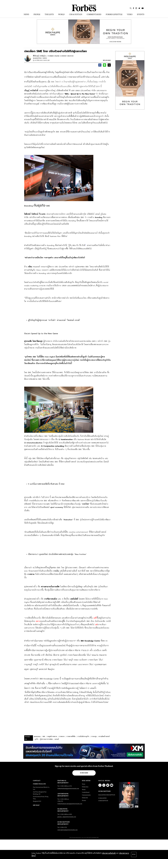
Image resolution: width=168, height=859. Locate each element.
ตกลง (133, 854)
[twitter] (109, 65)
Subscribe (84, 773)
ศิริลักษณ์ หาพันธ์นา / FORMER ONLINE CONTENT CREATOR (53, 56)
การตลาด (61, 736)
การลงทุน (94, 736)
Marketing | (37, 58)
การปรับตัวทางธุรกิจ (83, 736)
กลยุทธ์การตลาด (52, 736)
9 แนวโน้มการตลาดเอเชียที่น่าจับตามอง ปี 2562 (46, 484)
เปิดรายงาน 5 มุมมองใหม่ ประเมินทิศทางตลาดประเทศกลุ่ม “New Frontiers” (57, 554)
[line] (104, 65)
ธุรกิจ (36, 739)
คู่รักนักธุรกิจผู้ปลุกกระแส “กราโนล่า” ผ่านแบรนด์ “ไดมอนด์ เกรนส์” (54, 320)
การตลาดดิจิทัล (70, 736)
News (45, 58)
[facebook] (99, 65)
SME (44, 736)
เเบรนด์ (57, 739)
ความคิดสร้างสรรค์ (104, 736)
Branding (37, 736)
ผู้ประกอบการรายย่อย (46, 739)
